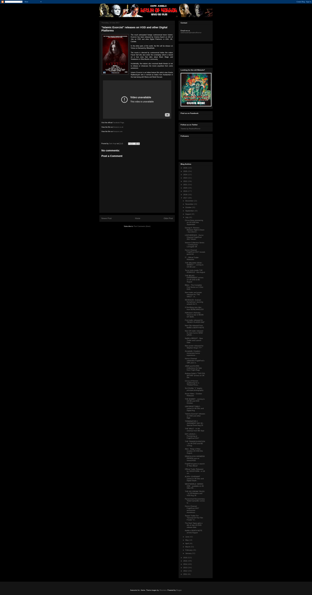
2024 (185, 175)
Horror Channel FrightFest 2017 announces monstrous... (192, 509)
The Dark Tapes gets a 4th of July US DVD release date (193, 525)
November (189, 204)
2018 (185, 195)
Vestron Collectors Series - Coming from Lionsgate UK (194, 245)
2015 (185, 561)
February (189, 550)
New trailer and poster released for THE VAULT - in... (193, 294)
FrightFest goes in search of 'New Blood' (195, 465)
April (187, 543)
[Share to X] (134, 144)
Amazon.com (117, 131)
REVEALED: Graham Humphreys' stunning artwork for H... (194, 302)
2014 (185, 564)
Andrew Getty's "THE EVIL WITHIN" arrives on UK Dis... (195, 375)
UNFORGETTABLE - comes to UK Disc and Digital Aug (194, 408)
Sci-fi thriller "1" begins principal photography (194, 389)
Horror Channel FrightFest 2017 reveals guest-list (195, 252)
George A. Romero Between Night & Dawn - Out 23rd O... (194, 230)
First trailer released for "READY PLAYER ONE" (195, 321)
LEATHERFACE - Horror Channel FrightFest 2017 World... (194, 237)
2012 (185, 571)
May (187, 540)
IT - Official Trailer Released (192, 258)
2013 (185, 568)
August (188, 214)
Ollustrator (162, 590)
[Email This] (129, 144)
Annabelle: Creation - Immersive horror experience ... (193, 353)
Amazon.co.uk (118, 127)
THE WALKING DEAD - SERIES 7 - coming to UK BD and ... (194, 265)
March (188, 547)
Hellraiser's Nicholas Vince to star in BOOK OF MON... (194, 315)
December (189, 201)
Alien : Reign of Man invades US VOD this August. (194, 451)
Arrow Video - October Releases (193, 395)
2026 (185, 168)
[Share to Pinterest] (138, 144)
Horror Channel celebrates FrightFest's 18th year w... (194, 361)
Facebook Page (118, 122)
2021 (185, 185)
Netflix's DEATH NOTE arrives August (193, 532)
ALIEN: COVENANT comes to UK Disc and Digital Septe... (194, 479)
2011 (185, 574)
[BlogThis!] (131, 144)
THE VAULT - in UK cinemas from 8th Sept (194, 430)
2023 (185, 178)
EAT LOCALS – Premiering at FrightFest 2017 (192, 436)
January (188, 553)
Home (137, 218)
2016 (185, 558)
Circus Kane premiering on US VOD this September (194, 222)
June (187, 537)
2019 (185, 191)
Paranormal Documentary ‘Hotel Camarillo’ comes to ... (195, 501)
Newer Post (106, 218)
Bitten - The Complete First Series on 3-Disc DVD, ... (194, 287)
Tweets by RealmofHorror (190, 129)
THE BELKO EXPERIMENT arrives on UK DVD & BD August (194, 279)
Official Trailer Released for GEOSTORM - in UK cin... (195, 471)
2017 (185, 198)
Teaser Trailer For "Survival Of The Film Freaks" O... (194, 518)
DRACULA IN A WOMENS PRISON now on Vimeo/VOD (195, 458)
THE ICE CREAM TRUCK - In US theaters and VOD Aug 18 (195, 493)
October (188, 207)
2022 (185, 181)
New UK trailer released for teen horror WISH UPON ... (194, 333)
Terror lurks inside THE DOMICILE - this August (195, 271)
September (189, 211)
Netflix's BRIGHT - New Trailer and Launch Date (194, 340)
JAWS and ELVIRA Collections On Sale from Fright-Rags (193, 368)
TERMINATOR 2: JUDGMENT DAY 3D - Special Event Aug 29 (194, 423)
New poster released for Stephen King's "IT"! (194, 347)
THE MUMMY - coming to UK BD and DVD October (195, 401)
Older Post (168, 218)
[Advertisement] (192, 54)
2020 (185, 188)
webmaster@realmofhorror (191, 33)
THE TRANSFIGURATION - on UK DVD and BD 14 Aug (195, 443)
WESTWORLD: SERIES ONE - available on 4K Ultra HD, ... (194, 486)
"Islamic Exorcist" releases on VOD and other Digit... (195, 416)
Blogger (178, 590)
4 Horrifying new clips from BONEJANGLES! (194, 308)
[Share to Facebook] (136, 144)
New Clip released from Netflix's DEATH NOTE (194, 327)
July (187, 217)
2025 (185, 171)
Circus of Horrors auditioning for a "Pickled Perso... (192, 383)
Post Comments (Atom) (142, 226)
